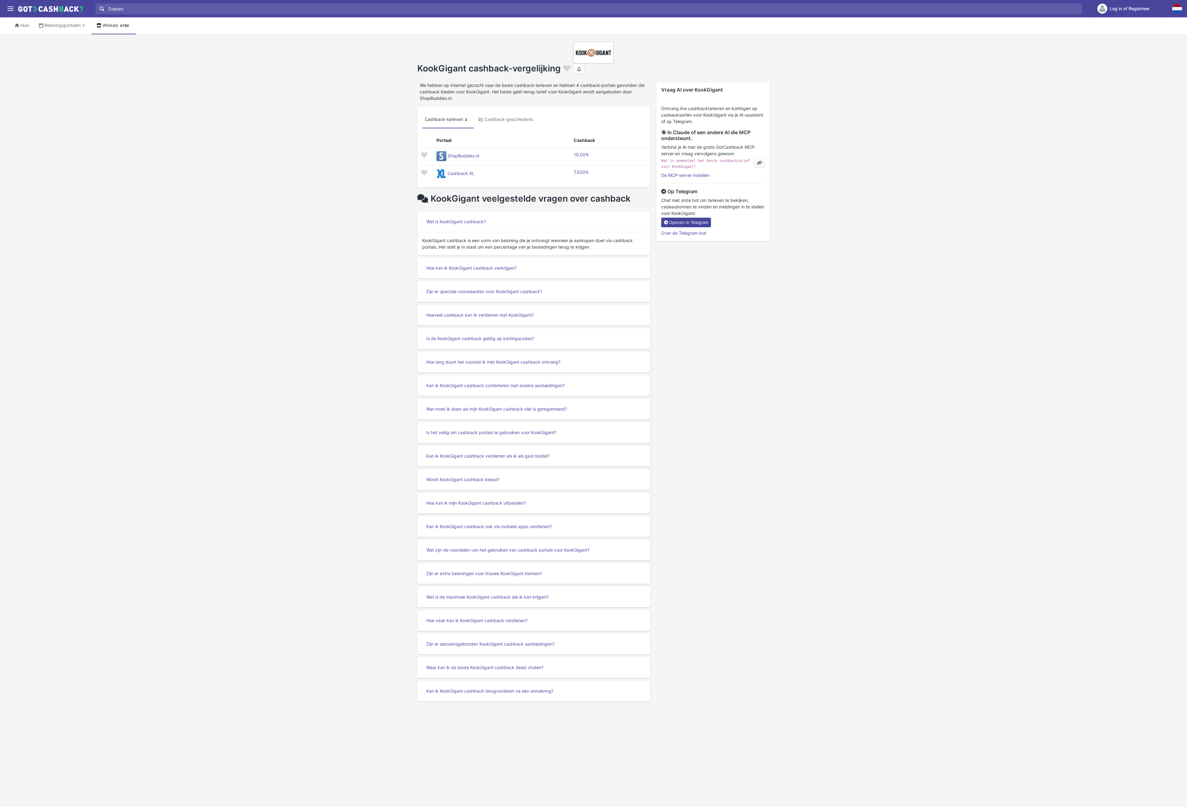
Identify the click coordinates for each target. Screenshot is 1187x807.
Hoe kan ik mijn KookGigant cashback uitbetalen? (476, 503)
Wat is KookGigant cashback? (456, 221)
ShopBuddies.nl (463, 155)
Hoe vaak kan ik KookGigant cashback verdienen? (477, 620)
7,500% (581, 172)
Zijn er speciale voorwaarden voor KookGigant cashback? (484, 291)
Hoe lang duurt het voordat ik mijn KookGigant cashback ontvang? (493, 362)
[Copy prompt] (759, 163)
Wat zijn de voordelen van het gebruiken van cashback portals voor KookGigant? (507, 550)
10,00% (581, 154)
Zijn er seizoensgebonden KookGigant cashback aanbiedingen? (490, 644)
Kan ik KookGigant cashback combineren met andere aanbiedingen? (495, 385)
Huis (24, 25)
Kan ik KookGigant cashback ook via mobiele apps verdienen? (489, 526)
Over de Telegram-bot (683, 233)
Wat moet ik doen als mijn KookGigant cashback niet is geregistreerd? (496, 409)
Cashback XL (461, 173)
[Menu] (10, 8)
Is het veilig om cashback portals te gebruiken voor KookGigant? (491, 432)
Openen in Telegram (688, 222)
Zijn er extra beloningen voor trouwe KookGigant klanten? (484, 573)
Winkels (116, 25)
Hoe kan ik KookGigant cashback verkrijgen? (471, 268)
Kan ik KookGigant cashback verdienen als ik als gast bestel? (488, 456)
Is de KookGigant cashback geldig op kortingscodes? (480, 338)
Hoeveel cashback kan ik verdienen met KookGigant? (480, 315)
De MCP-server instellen (685, 175)
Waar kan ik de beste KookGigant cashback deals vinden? (484, 667)
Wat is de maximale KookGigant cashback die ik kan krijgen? (487, 597)
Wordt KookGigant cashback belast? (463, 479)
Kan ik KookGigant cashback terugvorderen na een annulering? (490, 691)
